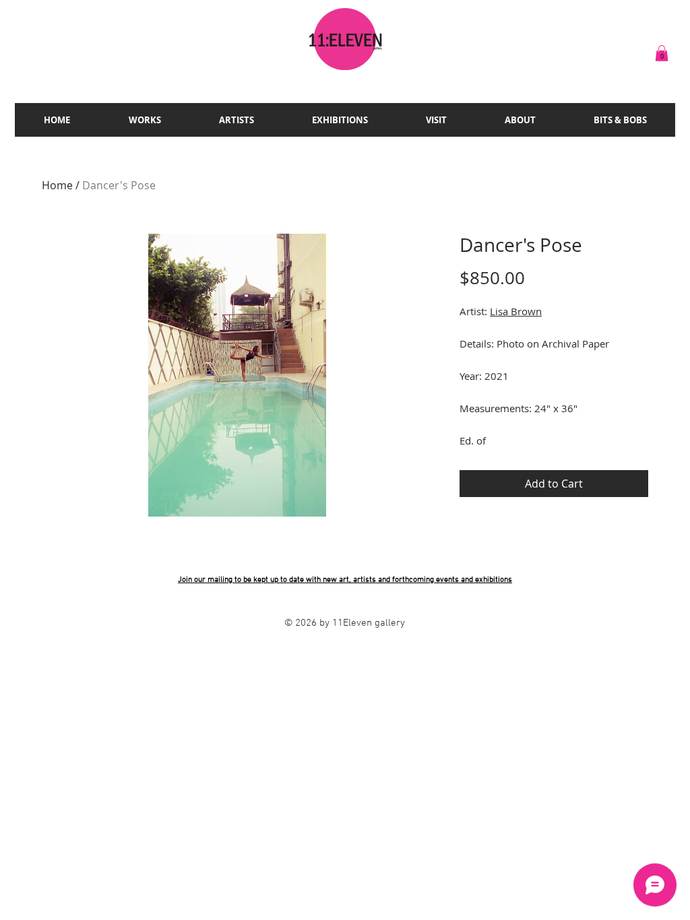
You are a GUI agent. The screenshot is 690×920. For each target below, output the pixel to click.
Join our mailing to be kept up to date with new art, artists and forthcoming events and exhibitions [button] (345, 580)
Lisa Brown (516, 311)
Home (57, 185)
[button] (661, 53)
